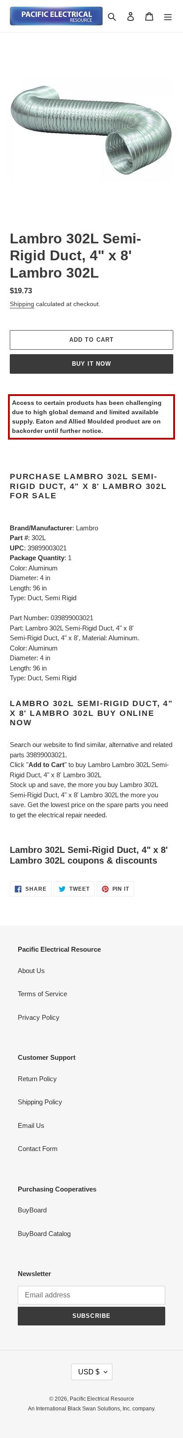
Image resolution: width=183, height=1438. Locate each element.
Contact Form (38, 1148)
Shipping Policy (40, 1102)
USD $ (88, 1372)
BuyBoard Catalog (44, 1233)
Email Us (31, 1125)
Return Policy (37, 1079)
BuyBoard (32, 1210)
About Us (31, 970)
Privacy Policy (39, 1017)
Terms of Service (42, 994)
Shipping (22, 303)
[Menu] (168, 16)
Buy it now (91, 363)
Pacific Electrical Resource (102, 1399)
